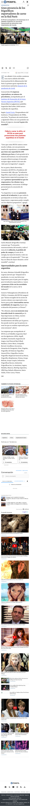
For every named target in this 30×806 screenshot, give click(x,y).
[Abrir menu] (2, 2)
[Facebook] (5, 787)
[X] (9, 787)
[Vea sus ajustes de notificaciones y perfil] (27, 1)
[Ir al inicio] (10, 2)
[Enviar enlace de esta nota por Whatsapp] (10, 68)
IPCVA (11, 437)
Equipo (27, 792)
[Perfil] (15, 783)
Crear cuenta (25, 470)
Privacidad (23, 792)
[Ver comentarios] (28, 5)
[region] (15, 490)
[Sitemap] (24, 787)
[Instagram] (17, 787)
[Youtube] (13, 787)
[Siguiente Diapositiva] (28, 454)
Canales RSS (3, 792)
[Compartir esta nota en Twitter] (6, 68)
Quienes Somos (10, 792)
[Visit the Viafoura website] (26, 509)
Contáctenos (17, 792)
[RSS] (21, 787)
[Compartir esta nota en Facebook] (2, 68)
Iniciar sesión (19, 470)
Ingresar (23, 1)
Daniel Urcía (10, 112)
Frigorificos (4, 437)
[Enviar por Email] (14, 68)
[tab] (7, 481)
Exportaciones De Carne (21, 437)
